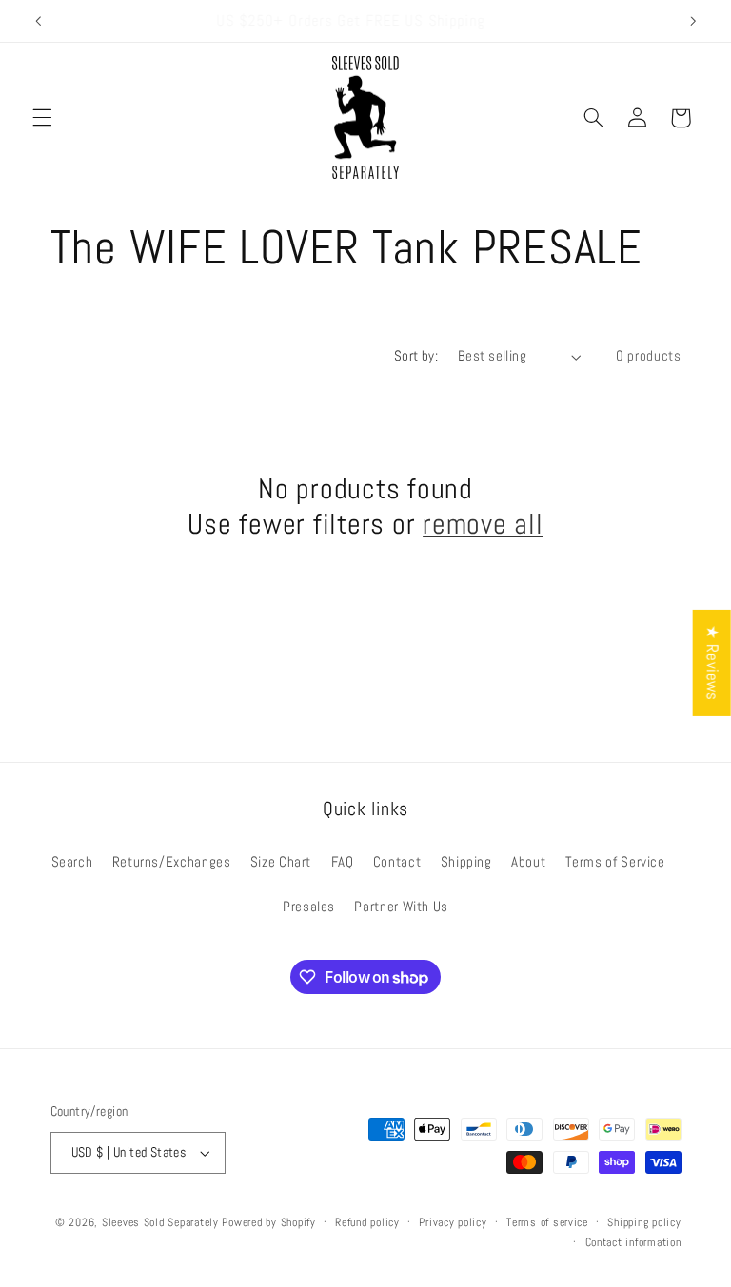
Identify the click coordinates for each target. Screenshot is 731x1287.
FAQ (342, 861)
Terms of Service (615, 861)
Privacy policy (452, 1222)
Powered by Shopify (268, 1222)
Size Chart (280, 861)
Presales (309, 906)
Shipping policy (644, 1222)
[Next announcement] (693, 21)
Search (72, 861)
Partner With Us (400, 906)
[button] (42, 118)
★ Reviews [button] (712, 662)
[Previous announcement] (38, 21)
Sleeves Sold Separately (160, 1222)
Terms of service (547, 1222)
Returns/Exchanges (171, 861)
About (528, 861)
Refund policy (367, 1222)
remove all (483, 524)
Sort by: (416, 355)
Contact (397, 861)
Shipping (466, 861)
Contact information (633, 1242)
